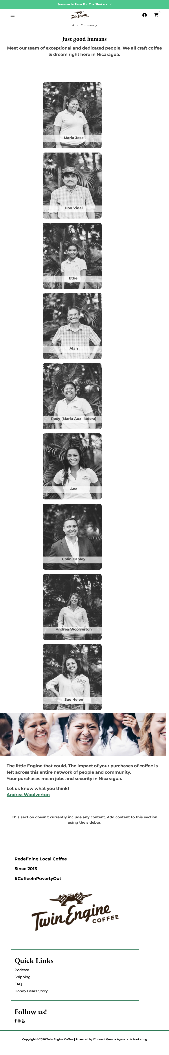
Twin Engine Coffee (59, 1039)
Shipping (23, 977)
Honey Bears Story (31, 991)
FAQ (18, 984)
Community (89, 25)
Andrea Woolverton (28, 794)
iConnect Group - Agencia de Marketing (120, 1039)
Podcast (22, 970)
